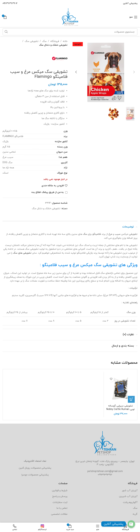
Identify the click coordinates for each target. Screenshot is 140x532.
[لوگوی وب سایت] (70, 16)
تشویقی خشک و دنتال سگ (53, 45)
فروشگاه (54, 41)
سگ (44, 41)
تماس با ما (62, 508)
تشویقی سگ (31, 41)
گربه (135, 514)
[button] (134, 72)
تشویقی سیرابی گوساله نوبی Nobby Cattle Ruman (120, 407)
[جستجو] (6, 31)
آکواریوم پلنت (130, 502)
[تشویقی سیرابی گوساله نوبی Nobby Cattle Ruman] (120, 388)
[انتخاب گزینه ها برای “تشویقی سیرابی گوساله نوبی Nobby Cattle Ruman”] (131, 399)
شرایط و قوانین (59, 490)
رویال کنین (24, 468)
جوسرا (24, 474)
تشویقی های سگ (22, 253)
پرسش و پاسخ (59, 496)
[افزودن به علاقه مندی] (111, 379)
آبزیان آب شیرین (128, 496)
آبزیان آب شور (129, 490)
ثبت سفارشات (60, 502)
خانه (65, 41)
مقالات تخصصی (59, 514)
